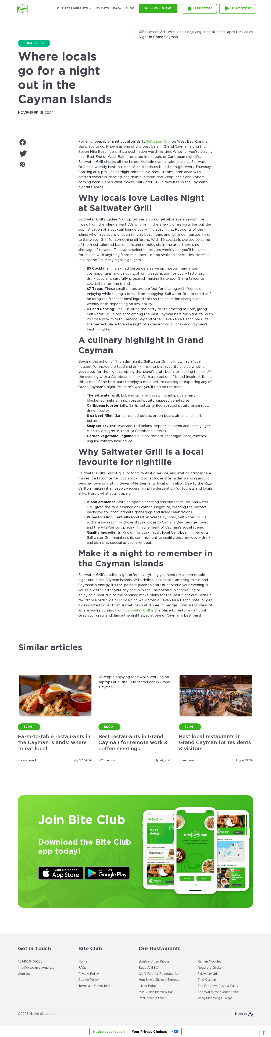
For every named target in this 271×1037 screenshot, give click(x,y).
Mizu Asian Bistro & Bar (156, 992)
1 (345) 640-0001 (31, 961)
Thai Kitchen (207, 979)
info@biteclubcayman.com (37, 967)
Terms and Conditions (94, 986)
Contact (24, 973)
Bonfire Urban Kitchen (155, 961)
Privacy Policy (88, 973)
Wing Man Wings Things (215, 998)
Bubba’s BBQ (148, 967)
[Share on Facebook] (45, 143)
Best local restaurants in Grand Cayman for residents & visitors (215, 742)
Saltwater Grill (158, 141)
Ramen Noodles (209, 961)
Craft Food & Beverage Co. (159, 973)
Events (102, 8)
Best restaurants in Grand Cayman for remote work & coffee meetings (133, 742)
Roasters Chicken (210, 967)
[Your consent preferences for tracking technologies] (264, 1033)
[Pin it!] (45, 165)
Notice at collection (109, 1031)
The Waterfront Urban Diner (218, 992)
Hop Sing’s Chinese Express (159, 979)
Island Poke (147, 986)
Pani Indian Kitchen (153, 998)
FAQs (117, 8)
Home (82, 961)
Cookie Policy (88, 979)
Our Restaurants (72, 8)
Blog (130, 8)
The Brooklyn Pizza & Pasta (218, 986)
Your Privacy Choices (149, 1031)
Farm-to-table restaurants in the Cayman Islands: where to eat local (54, 742)
